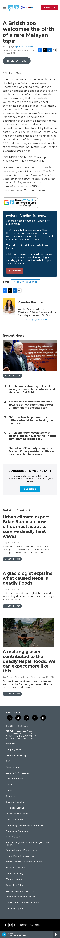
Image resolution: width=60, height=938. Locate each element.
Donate (50, 7)
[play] (4, 934)
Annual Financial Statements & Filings (24, 862)
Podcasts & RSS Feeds (17, 814)
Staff (8, 761)
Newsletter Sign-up (15, 808)
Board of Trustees (14, 767)
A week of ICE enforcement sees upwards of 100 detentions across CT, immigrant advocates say (30, 404)
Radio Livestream (14, 820)
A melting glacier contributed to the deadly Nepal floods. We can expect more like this (29, 661)
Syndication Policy (14, 885)
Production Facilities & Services (21, 897)
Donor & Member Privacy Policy (21, 850)
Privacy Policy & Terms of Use (20, 856)
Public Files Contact (13, 738)
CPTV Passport (13, 837)
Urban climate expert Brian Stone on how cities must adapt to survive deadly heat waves (26, 526)
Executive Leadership (16, 755)
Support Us (11, 796)
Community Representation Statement (25, 825)
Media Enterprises (14, 779)
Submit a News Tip (15, 802)
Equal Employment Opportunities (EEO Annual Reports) (28, 844)
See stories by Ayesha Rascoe (34, 319)
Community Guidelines (17, 831)
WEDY (29, 733)
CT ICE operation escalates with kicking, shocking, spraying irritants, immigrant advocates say (32, 435)
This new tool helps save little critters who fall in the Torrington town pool (30, 420)
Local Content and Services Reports (23, 903)
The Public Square (14, 908)
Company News (13, 750)
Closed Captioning (14, 873)
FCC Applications (14, 879)
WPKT (25, 736)
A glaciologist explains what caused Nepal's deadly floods (27, 578)
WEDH (8, 733)
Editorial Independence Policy (20, 891)
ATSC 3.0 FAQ (28, 738)
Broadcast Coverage (15, 868)
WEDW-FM (10, 736)
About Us (10, 744)
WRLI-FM (33, 736)
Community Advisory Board (19, 773)
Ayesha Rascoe (24, 46)
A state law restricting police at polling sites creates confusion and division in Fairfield (31, 389)
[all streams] (56, 934)
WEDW (22, 733)
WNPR (19, 736)
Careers (9, 785)
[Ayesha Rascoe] (9, 306)
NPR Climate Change (25, 282)
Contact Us (11, 790)
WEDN (15, 733)
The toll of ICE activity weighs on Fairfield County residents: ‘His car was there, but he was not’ (31, 451)
